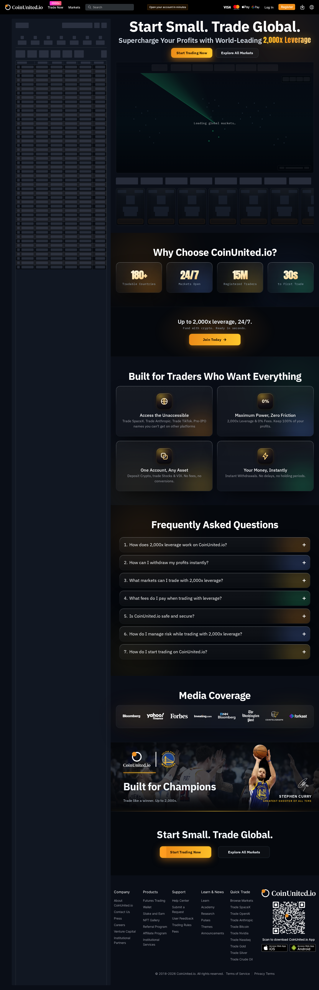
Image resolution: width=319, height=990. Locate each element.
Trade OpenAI (240, 913)
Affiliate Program (155, 933)
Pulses (205, 920)
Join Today (215, 339)
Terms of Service (238, 973)
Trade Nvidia (239, 933)
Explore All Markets (237, 53)
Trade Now (55, 7)
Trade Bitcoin (239, 926)
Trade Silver (238, 953)
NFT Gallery (151, 920)
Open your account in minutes (167, 7)
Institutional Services (151, 942)
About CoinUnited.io (123, 903)
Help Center (180, 900)
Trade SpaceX (240, 907)
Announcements (212, 933)
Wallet (147, 907)
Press (118, 918)
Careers (119, 925)
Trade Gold (238, 946)
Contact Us (122, 912)
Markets (74, 7)
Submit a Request (178, 909)
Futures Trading (154, 900)
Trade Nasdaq (240, 939)
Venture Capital (125, 931)
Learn (205, 900)
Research (207, 913)
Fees (175, 931)
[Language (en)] (311, 7)
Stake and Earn (154, 913)
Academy (208, 907)
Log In (269, 7)
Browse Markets (241, 900)
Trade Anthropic (241, 920)
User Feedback (183, 918)
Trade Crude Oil (241, 959)
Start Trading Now (191, 53)
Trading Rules (181, 925)
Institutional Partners (122, 940)
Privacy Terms (264, 973)
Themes (206, 926)
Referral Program (155, 926)
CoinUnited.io (24, 7)
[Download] (302, 7)
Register (287, 7)
